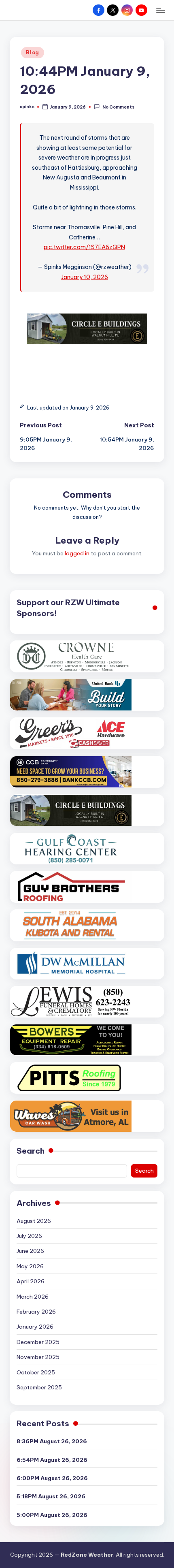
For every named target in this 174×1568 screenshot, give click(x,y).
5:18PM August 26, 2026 (51, 1496)
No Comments (118, 107)
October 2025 (36, 1372)
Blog (32, 52)
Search (31, 1151)
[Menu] (160, 10)
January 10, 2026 (84, 277)
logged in (77, 553)
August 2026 (34, 1221)
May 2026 (30, 1266)
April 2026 (31, 1281)
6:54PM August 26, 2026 (52, 1459)
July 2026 (29, 1235)
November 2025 (38, 1357)
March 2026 (33, 1296)
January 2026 (35, 1326)
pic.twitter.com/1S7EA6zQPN (84, 247)
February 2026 (36, 1311)
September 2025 (39, 1387)
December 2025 (38, 1342)
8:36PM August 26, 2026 (52, 1441)
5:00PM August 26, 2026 (52, 1515)
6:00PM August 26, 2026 (52, 1478)
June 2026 (30, 1250)
